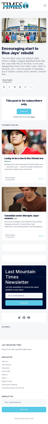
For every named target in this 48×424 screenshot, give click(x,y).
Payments (5, 368)
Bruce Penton (7, 80)
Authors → (6, 327)
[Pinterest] (24, 317)
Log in (33, 117)
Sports (41, 179)
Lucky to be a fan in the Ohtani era (23, 158)
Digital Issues (7, 381)
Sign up (5, 361)
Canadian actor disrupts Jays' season (21, 217)
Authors (5, 375)
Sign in (4, 378)
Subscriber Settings (9, 384)
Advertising (6, 365)
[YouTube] (28, 317)
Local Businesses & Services (13, 388)
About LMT (6, 371)
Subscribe (24, 111)
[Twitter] (19, 317)
